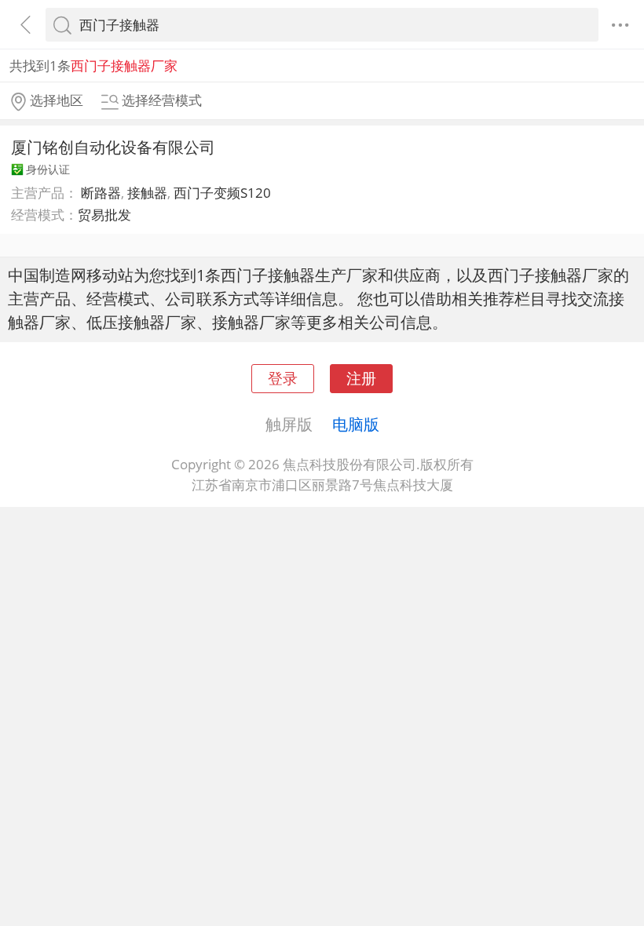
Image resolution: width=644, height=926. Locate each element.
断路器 (101, 193)
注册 (361, 378)
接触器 (147, 193)
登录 (283, 378)
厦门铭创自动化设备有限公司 (113, 147)
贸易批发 (104, 215)
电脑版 (355, 424)
